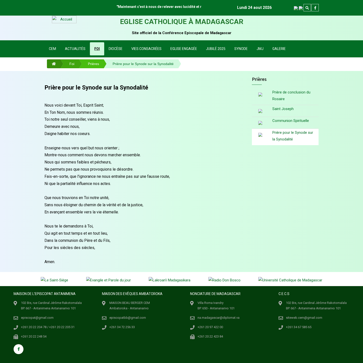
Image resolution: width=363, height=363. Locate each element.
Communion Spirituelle (290, 120)
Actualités (75, 49)
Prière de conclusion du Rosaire (291, 95)
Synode (241, 49)
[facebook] (315, 8)
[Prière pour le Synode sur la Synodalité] (260, 134)
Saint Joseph (283, 109)
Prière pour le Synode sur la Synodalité (292, 135)
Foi (97, 49)
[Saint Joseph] (260, 111)
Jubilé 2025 (215, 49)
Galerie (279, 49)
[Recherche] (307, 8)
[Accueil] (51, 63)
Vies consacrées (146, 49)
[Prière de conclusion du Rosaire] (260, 95)
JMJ (260, 49)
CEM (52, 49)
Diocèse (115, 49)
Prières (93, 64)
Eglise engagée (183, 49)
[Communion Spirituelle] (260, 123)
